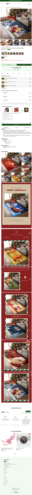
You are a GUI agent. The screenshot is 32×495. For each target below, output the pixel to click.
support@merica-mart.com (7, 466)
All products (4, 7)
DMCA (4, 475)
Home (1, 7)
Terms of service (6, 480)
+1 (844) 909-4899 (6, 465)
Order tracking (5, 472)
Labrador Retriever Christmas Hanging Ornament (11, 85)
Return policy (5, 483)
